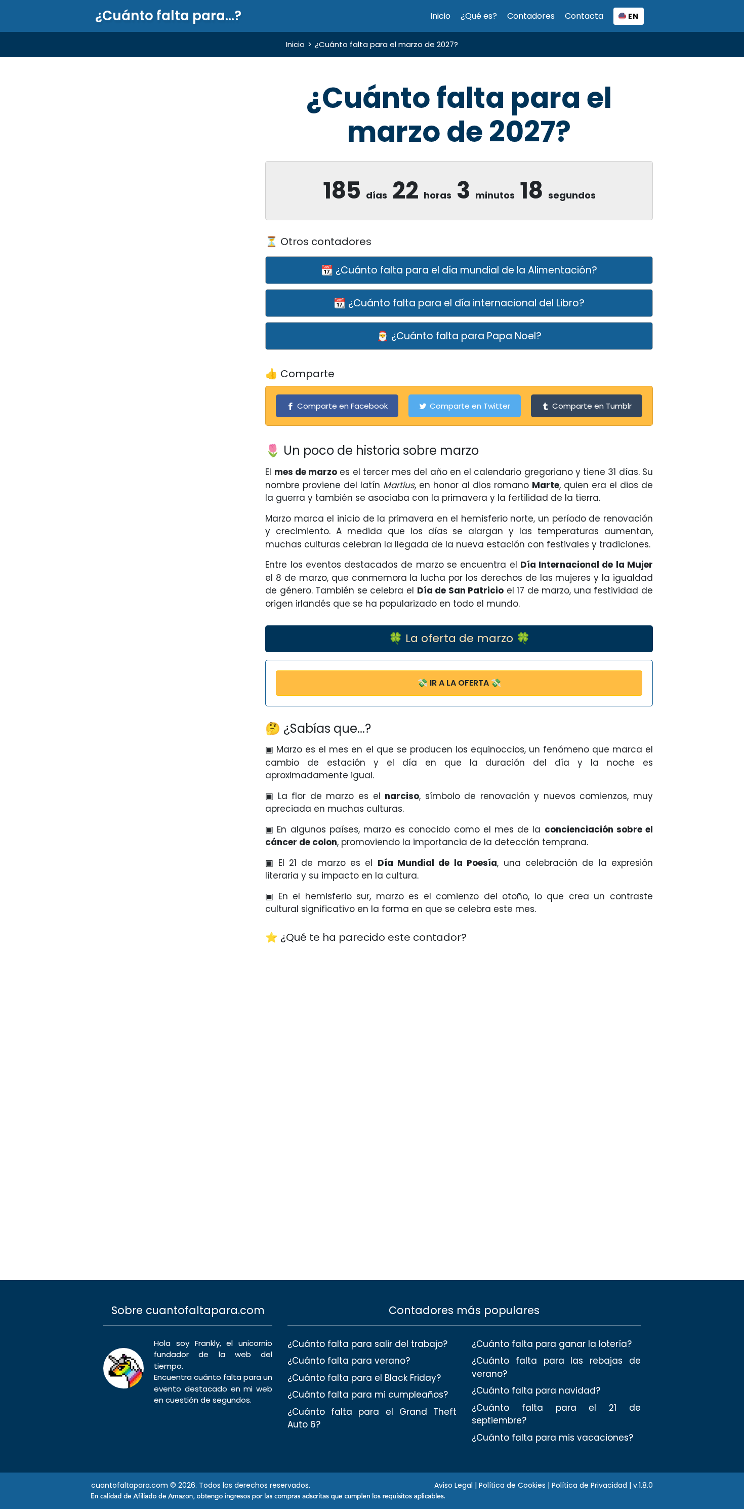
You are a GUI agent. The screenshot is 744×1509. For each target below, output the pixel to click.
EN (632, 16)
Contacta (584, 16)
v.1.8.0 (643, 1485)
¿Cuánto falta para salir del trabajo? (367, 1344)
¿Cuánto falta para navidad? (536, 1390)
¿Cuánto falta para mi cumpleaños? (367, 1394)
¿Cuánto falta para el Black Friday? (364, 1378)
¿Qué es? (479, 16)
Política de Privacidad (589, 1485)
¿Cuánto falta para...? (168, 16)
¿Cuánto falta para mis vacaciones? (552, 1438)
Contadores (531, 16)
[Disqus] (459, 1080)
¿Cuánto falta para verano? (348, 1361)
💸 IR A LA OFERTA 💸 (459, 683)
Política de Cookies (512, 1485)
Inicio (440, 16)
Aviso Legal (453, 1485)
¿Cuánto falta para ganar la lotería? (552, 1344)
